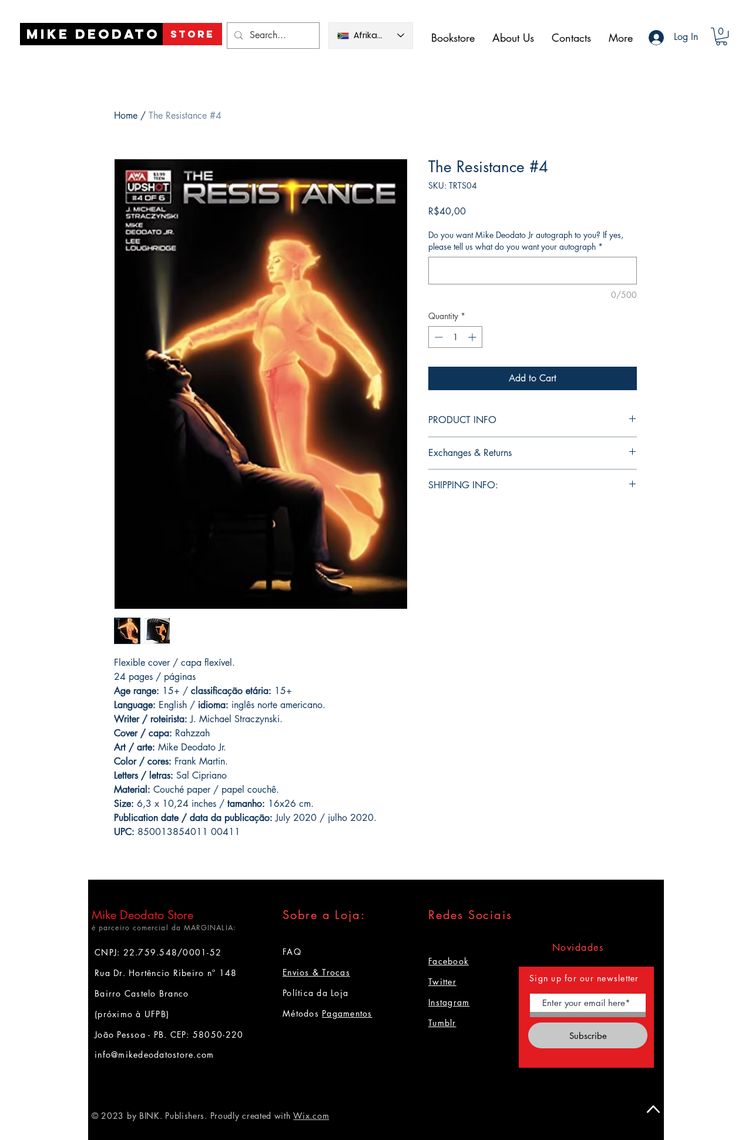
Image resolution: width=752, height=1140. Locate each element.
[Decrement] (437, 337)
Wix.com (311, 1115)
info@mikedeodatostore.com (154, 1054)
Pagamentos (347, 1013)
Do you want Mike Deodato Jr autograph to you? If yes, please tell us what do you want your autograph (525, 240)
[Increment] (473, 337)
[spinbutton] (455, 337)
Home (125, 115)
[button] (721, 36)
